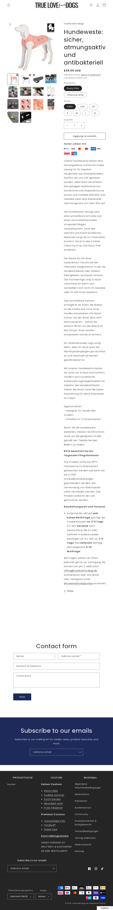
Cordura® (49, 825)
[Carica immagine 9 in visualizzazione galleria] (13, 104)
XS (93, 106)
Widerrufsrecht (83, 844)
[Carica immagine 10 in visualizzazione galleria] (25, 104)
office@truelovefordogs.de (80, 570)
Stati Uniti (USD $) (19, 896)
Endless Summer (54, 795)
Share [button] (70, 591)
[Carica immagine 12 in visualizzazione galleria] (50, 104)
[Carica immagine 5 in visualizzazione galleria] (13, 91)
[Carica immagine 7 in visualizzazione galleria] (38, 91)
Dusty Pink (73, 88)
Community (81, 814)
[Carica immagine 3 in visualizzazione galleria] (38, 79)
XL (95, 113)
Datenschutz (82, 794)
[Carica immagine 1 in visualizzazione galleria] (13, 79)
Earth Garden (52, 799)
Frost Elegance (53, 807)
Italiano (42, 896)
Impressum (81, 800)
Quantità (68, 119)
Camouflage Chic (54, 821)
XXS (82, 106)
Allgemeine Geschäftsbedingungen (88, 786)
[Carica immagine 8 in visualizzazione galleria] (50, 91)
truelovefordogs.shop (79, 583)
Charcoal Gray (75, 94)
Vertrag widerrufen (85, 837)
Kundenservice (83, 807)
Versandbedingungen (87, 831)
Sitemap (79, 851)
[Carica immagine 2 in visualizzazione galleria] (25, 79)
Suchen (11, 784)
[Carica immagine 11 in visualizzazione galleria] (38, 104)
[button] (9, 5)
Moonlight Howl (53, 803)
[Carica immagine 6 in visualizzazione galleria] (25, 91)
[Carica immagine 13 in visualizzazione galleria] (13, 117)
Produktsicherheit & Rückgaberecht (86, 822)
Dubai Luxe (50, 829)
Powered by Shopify (97, 903)
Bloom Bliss (51, 791)
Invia (22, 696)
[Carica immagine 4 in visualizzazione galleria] (50, 79)
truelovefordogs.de (80, 903)
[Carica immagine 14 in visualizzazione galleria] (25, 117)
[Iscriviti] (79, 752)
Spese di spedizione (90, 75)
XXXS (70, 106)
